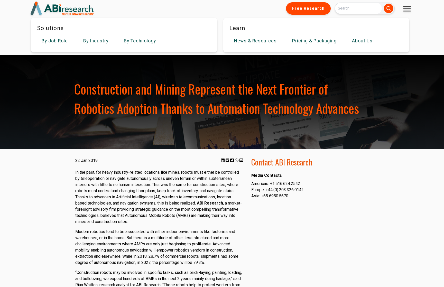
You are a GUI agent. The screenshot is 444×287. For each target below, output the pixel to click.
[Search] (388, 8)
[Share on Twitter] (228, 160)
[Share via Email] (241, 160)
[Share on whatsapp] (237, 160)
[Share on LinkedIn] (223, 160)
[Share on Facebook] (232, 160)
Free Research (308, 8)
